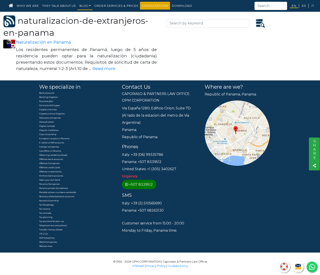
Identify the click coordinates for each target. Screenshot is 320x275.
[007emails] (298, 267)
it (312, 5)
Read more (104, 68)
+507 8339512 (141, 184)
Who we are (28, 5)
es (304, 5)
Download (182, 5)
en (293, 5)
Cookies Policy (178, 266)
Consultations (155, 5)
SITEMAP (138, 266)
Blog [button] (83, 5)
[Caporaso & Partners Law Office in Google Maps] (237, 133)
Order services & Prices (116, 5)
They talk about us (59, 5)
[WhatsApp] (312, 266)
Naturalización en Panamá (43, 42)
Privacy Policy (156, 266)
